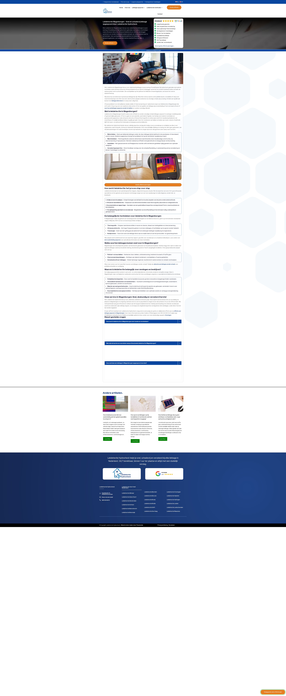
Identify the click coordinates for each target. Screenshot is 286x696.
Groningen (168, 315)
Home (121, 7)
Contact (160, 14)
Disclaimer (172, 525)
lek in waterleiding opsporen (112, 240)
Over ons (127, 7)
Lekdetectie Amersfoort (129, 497)
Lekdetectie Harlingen (173, 499)
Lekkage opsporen (138, 7)
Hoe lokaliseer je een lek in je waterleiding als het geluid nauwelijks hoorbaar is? (114, 417)
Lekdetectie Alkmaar (128, 493)
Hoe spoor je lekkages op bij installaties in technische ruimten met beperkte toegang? (141, 417)
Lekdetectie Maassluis (173, 511)
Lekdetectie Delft (149, 507)
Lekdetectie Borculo (150, 496)
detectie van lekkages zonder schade (164, 264)
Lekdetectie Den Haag (150, 511)
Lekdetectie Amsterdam (129, 501)
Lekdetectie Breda (149, 499)
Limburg (143, 50)
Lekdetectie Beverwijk (128, 512)
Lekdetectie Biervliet (150, 492)
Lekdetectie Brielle (150, 503)
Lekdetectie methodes (154, 7)
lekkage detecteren (117, 101)
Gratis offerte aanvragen (143, 185)
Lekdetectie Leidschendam (175, 507)
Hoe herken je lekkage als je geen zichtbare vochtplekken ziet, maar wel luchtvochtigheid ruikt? (169, 417)
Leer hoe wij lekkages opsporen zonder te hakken (118, 108)
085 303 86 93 (106, 500)
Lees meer (107, 439)
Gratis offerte (174, 7)
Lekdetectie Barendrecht (129, 508)
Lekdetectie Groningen (174, 492)
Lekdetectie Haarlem (173, 496)
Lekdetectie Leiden (172, 503)
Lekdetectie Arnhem (128, 505)
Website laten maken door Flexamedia (132, 525)
